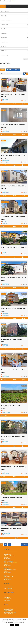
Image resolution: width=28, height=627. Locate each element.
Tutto (2, 69)
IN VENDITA (8, 6)
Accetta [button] (11, 625)
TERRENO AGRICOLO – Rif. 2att (10, 405)
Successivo (25, 544)
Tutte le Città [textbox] (3, 15)
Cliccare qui (21, 622)
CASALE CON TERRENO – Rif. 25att (11, 497)
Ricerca (25, 59)
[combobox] (14, 15)
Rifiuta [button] (17, 625)
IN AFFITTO (3, 6)
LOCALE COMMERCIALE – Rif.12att (11, 528)
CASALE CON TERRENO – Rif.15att (11, 339)
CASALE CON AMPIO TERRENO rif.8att (13, 216)
